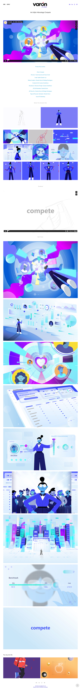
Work (4, 4)
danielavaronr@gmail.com (40, 686)
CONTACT (8, 4)
